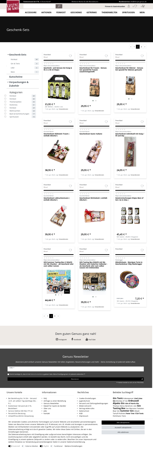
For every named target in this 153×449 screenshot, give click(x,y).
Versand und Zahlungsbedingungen (93, 403)
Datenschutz (84, 411)
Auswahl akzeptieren (123, 427)
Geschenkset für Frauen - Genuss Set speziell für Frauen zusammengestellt (93, 69)
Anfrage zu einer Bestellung (55, 401)
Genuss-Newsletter (51, 403)
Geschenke (76, 12)
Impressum (83, 416)
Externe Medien (31, 446)
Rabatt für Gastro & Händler (55, 406)
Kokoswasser (128, 398)
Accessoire (30, 12)
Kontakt (47, 413)
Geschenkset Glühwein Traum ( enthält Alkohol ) (56, 135)
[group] (94, 87)
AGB (80, 413)
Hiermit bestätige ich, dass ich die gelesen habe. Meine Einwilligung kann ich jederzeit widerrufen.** (47, 374)
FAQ (45, 398)
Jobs (45, 411)
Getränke (92, 12)
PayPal (46, 446)
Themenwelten (109, 12)
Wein (142, 12)
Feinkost (61, 12)
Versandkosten (63, 109)
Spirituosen (128, 12)
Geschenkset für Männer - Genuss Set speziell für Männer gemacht (129, 69)
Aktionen (46, 12)
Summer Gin (127, 410)
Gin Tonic (118, 398)
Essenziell (16, 446)
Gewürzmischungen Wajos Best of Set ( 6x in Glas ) (129, 199)
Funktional (58, 446)
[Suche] (59, 6)
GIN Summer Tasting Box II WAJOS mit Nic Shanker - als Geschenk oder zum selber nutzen (59, 264)
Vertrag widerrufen (86, 408)
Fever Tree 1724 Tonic (135, 413)
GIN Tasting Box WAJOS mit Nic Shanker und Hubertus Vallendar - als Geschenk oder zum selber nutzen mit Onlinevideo (93, 265)
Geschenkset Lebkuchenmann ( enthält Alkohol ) (57, 199)
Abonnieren (75, 379)
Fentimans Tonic (119, 416)
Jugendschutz (84, 401)
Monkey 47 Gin (122, 401)
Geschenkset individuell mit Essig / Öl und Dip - (129, 135)
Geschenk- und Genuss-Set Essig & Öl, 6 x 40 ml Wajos (58, 69)
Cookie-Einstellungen (87, 398)
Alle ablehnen (123, 432)
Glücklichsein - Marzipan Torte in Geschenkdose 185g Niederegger (128, 263)
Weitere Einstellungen (73, 446)
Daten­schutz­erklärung (76, 442)
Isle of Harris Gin (132, 403)
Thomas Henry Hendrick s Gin (125, 406)
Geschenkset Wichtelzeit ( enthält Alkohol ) (93, 199)
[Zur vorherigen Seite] (130, 47)
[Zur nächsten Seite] (144, 47)
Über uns (47, 408)
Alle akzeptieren (123, 422)
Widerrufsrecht (85, 406)
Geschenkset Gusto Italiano (90, 134)
